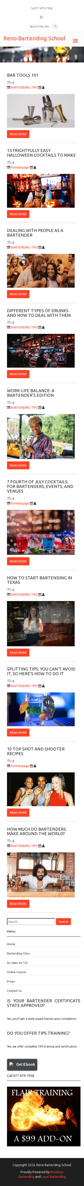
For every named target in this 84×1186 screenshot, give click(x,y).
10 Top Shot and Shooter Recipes (36, 751)
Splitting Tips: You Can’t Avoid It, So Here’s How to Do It (41, 671)
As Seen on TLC (17, 962)
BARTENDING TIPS (24, 87)
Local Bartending (53, 1177)
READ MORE (18, 134)
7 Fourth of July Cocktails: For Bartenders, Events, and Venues (40, 486)
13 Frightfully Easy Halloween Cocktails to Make (41, 152)
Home (11, 944)
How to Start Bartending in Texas (39, 580)
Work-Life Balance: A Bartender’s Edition (30, 393)
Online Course (16, 972)
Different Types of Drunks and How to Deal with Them (39, 313)
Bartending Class (18, 953)
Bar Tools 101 (22, 75)
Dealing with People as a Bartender (35, 232)
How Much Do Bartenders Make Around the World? (36, 831)
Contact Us (14, 990)
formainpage (20, 167)
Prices (11, 981)
